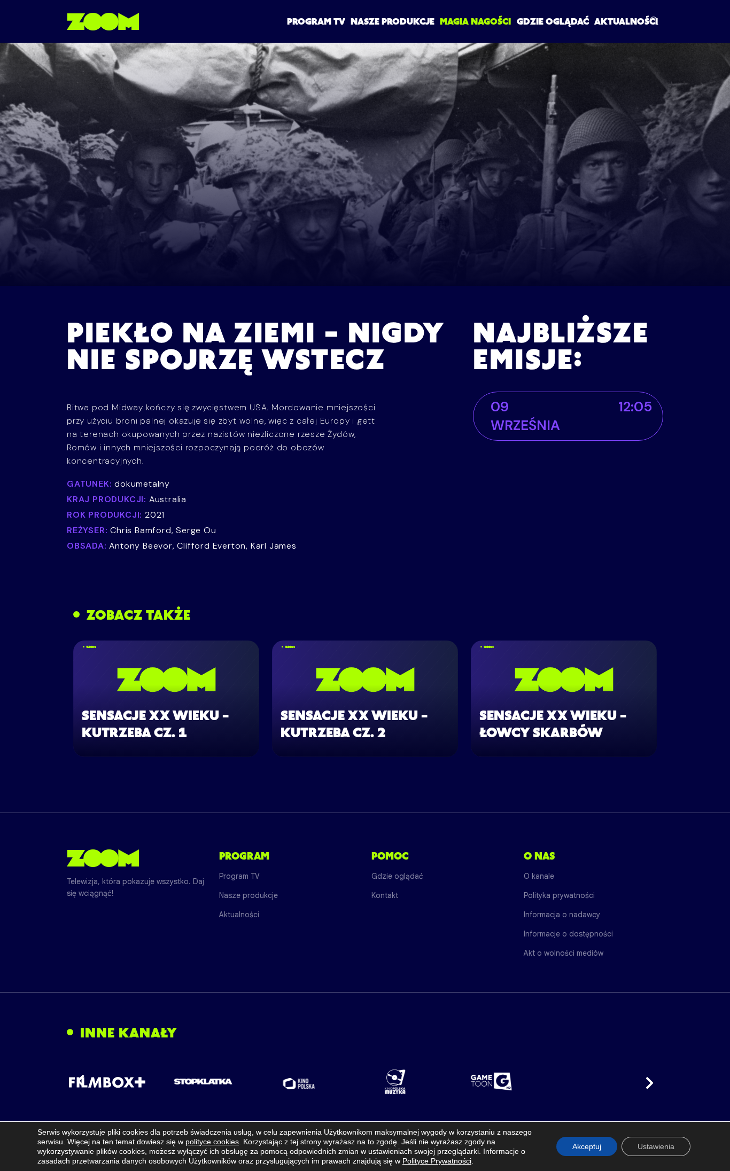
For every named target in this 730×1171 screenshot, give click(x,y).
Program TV (316, 21)
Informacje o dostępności (568, 934)
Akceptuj (586, 1146)
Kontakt (384, 895)
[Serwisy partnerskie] (365, 1082)
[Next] (646, 1082)
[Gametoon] (491, 1081)
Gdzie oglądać (553, 21)
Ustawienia (656, 1146)
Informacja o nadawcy (562, 914)
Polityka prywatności (559, 895)
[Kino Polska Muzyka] (395, 1081)
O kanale (539, 876)
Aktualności (626, 21)
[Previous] (84, 1082)
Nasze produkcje (392, 21)
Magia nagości (475, 21)
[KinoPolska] (299, 1081)
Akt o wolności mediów (563, 953)
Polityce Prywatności (436, 1161)
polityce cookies (212, 1141)
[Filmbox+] (106, 1081)
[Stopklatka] (203, 1081)
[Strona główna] (103, 21)
